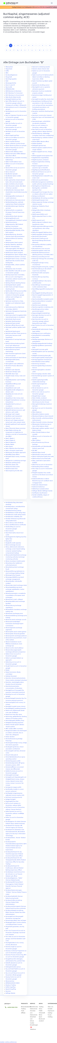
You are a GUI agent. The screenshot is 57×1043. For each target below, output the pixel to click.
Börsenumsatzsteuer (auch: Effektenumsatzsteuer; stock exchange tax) (14, 643)
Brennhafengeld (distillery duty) (15, 720)
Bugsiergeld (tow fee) (12, 801)
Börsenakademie (26, 1006)
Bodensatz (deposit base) (39, 484)
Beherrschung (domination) (40, 180)
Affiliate (23, 1012)
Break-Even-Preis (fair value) (14, 714)
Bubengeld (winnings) (12, 775)
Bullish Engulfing (10, 987)
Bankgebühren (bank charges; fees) (16, 254)
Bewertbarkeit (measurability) (41, 361)
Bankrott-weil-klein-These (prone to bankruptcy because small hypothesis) (16, 335)
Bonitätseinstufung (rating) (13, 510)
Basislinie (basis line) (12, 468)
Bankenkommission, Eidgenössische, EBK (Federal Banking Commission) (14, 224)
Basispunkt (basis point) (13, 466)
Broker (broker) (10, 736)
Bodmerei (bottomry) (38, 486)
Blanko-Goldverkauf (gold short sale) (43, 456)
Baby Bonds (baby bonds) (13, 97)
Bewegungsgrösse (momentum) (41, 359)
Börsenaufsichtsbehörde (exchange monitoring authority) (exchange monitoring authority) (16, 557)
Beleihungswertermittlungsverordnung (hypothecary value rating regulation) (42, 228)
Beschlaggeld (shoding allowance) (42, 293)
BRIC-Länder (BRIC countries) (14, 728)
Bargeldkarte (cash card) (13, 387)
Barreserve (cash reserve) (13, 418)
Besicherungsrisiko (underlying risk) (42, 307)
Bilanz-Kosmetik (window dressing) (42, 422)
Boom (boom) (10, 530)
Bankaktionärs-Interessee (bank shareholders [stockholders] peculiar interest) (16, 192)
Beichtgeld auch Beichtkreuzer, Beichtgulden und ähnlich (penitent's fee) (41, 188)
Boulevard (42, 1018)
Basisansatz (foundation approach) (16, 452)
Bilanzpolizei (9, 66)
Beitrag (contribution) (38, 196)
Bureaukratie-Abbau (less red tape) (16, 920)
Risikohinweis (34, 1006)
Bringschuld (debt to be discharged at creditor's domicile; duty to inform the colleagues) (16, 732)
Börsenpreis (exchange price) (14, 613)
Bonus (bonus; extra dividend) (14, 522)
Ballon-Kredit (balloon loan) (14, 161)
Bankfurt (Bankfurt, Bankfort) (14, 244)
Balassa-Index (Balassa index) (14, 151)
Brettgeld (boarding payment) (14, 722)
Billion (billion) (36, 440)
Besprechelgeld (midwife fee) (41, 313)
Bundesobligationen (11, 75)
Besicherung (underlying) (39, 305)
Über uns (50, 1006)
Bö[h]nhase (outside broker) (40, 488)
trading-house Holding (50, 1014)
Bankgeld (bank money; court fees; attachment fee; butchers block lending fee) (16, 260)
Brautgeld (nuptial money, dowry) (15, 706)
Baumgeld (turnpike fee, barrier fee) (43, 99)
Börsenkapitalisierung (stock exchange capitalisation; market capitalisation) (15, 589)
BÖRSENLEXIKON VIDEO (13, 983)
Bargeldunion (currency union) (14, 408)
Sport (40, 1016)
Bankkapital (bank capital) (13, 284)
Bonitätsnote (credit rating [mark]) (16, 514)
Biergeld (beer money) (39, 396)
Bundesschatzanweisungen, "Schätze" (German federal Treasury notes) (16, 892)
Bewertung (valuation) (38, 363)
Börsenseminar (10, 981)
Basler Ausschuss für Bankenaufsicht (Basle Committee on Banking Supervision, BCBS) (42, 77)
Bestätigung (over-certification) (41, 333)
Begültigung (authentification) (41, 169)
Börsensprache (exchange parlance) (16, 635)
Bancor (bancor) (10, 171)
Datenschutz (33, 1008)
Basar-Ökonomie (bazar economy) (15, 428)
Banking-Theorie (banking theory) (15, 282)
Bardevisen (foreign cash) (13, 371)
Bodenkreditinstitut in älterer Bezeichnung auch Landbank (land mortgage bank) (42, 480)
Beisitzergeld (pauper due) (40, 200)
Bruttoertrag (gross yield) (13, 761)
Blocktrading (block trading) (40, 466)
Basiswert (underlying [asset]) (41, 66)
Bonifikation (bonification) (39, 493)
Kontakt (50, 1008)
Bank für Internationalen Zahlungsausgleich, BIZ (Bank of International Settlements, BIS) (15, 248)
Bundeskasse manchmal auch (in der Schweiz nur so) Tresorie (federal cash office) (15, 874)
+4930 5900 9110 (12, 1007)
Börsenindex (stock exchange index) (16, 585)
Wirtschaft (42, 1012)
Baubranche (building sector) (40, 85)
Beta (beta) (35, 337)
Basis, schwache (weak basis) (14, 450)
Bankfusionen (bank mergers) (14, 252)
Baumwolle (9, 87)
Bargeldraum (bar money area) (15, 398)
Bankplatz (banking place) (13, 321)
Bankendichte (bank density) (14, 216)
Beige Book (9, 68)
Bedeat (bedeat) (37, 143)
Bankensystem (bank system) (14, 242)
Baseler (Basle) (10, 444)
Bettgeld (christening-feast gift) (41, 355)
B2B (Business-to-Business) (13, 91)
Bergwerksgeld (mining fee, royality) (43, 266)
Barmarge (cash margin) (13, 414)
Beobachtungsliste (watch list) (41, 250)
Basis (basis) (9, 446)
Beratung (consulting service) (41, 256)
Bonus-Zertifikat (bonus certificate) (16, 524)
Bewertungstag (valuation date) (41, 373)
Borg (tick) (9, 540)
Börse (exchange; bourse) (13, 544)
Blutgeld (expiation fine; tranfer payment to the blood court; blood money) (42, 474)
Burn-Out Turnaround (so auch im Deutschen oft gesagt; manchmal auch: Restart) (15, 932)
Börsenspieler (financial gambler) (15, 633)
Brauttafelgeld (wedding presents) (16, 708)
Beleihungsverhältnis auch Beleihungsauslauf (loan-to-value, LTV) (42, 216)
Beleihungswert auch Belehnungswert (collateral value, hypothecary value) (42, 222)
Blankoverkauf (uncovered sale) (41, 458)
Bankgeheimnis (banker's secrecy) (16, 256)
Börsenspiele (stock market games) (16, 631)
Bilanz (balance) (37, 412)
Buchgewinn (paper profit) (13, 787)
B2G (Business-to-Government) (15, 95)
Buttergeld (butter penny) (13, 966)
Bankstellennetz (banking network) (16, 347)
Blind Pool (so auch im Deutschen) (42, 464)
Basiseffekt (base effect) (13, 454)
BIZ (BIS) (34, 450)
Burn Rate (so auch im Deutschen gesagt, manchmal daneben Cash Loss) (15, 938)
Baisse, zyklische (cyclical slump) (15, 143)
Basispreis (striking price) (13, 462)
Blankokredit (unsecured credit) (41, 454)
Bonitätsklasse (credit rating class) (16, 512)
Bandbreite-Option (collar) (13, 175)
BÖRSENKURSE (10, 89)
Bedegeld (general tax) (39, 145)
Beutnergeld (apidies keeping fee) (42, 357)
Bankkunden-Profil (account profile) (16, 291)
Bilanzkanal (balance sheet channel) (42, 416)
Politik (40, 1010)
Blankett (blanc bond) (38, 452)
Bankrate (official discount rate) (15, 325)
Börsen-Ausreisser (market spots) (15, 561)
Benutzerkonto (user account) (41, 248)
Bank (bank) (9, 177)
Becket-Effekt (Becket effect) (40, 141)
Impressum (51, 1010)
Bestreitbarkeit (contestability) (41, 335)
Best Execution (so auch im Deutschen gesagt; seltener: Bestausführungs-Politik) (40, 321)
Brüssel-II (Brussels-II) (12, 755)
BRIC (7, 73)
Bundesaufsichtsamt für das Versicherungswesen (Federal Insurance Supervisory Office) (14, 853)
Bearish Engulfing (11, 989)
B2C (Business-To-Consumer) (14, 93)
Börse (40, 1014)
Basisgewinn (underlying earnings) (16, 460)
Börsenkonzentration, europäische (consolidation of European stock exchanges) (16, 595)
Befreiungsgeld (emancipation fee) (42, 155)
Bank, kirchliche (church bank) (14, 184)
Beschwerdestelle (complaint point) (42, 299)
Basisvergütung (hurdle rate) (14, 470)
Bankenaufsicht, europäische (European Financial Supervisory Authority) (15, 212)
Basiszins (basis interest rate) (40, 68)
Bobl (7, 81)
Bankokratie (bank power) (13, 319)
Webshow (33, 1029)
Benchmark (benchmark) (39, 236)
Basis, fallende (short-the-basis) (15, 448)
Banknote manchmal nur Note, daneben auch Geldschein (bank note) (15, 303)
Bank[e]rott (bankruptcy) (13, 331)
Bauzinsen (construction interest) (42, 115)
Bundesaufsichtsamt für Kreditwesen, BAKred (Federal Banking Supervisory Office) (14, 868)
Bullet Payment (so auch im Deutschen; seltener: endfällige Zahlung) (15, 813)
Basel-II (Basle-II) (10, 440)
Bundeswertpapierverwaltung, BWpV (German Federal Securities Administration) (15, 912)
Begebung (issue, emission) (40, 159)
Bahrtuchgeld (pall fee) (12, 135)
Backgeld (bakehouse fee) (13, 99)
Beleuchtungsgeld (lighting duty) (42, 232)
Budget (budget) (11, 799)
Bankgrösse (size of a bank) (14, 268)
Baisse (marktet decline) (13, 141)
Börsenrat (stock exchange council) (16, 619)
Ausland (41, 1020)
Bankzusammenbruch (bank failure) (16, 357)
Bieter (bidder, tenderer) (39, 398)
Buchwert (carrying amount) (14, 797)
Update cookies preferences (8, 1042)
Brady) (7, 670)
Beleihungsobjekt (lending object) (42, 234)
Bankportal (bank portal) (13, 323)
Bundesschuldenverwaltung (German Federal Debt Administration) (14, 902)
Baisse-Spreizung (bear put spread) (16, 145)
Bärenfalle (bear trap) (12, 373)
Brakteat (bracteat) (11, 676)
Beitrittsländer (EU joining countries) (42, 198)
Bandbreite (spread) (11, 173)
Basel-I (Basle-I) (10, 438)
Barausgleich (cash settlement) (15, 363)
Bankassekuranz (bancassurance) (15, 200)
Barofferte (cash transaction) (14, 416)
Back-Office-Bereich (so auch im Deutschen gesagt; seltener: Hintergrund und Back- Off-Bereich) (16, 103)
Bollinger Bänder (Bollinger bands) (42, 490)
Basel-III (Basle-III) (11, 442)
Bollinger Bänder (10, 993)
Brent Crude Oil (10, 85)
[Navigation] (52, 3)
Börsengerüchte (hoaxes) (13, 575)
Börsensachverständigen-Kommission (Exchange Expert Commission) (14, 623)
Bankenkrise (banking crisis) (14, 228)
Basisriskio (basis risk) (12, 464)
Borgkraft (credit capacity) (13, 542)
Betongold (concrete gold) (40, 349)
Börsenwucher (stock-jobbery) (14, 647)
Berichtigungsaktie (11, 79)
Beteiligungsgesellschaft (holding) (42, 343)
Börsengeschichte (11, 83)
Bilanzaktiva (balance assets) (40, 414)
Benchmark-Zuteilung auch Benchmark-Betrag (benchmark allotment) (41, 240)
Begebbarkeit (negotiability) (40, 157)
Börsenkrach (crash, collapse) (14, 599)
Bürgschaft (9, 77)
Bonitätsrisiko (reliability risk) (14, 516)
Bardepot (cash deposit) (13, 369)
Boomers (8, 991)
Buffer (7, 70)
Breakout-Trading (11, 985)
